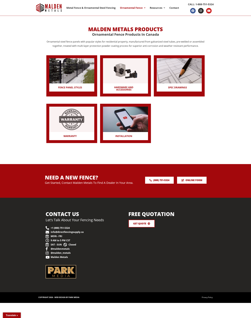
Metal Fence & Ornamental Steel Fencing (91, 7)
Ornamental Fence (131, 7)
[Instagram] (201, 10)
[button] (133, 7)
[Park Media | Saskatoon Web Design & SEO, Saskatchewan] (96, 271)
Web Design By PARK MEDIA (66, 297)
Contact (174, 7)
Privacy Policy (207, 297)
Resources (156, 7)
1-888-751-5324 (205, 4)
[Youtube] (209, 10)
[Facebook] (193, 10)
